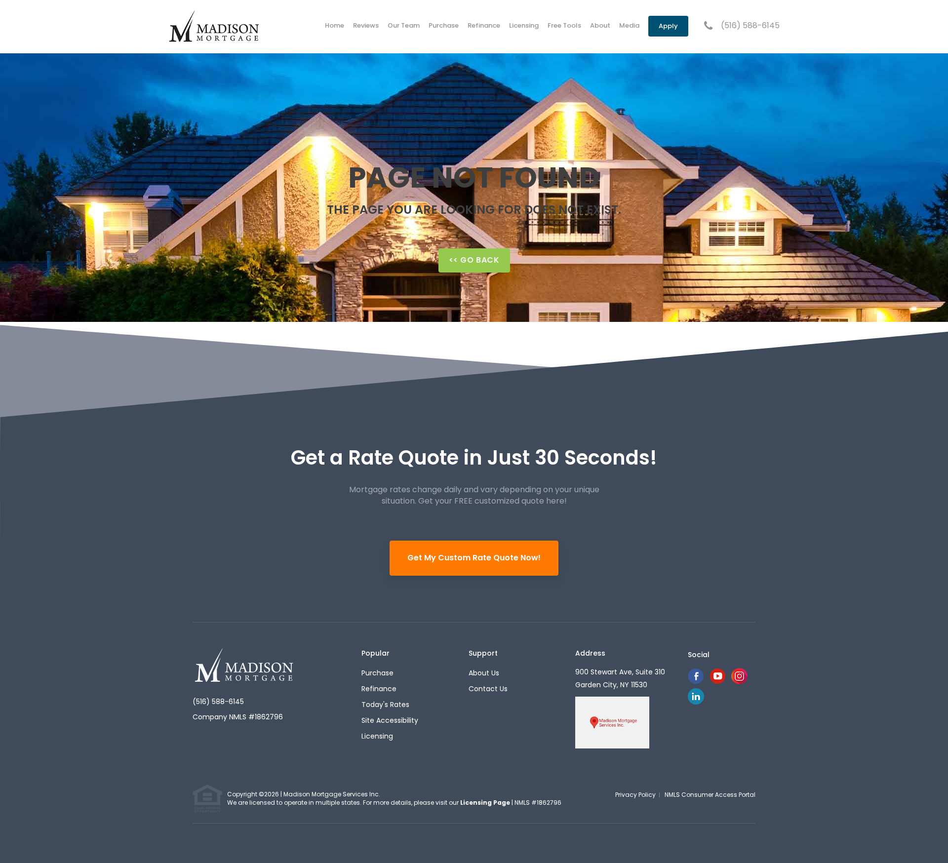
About (600, 25)
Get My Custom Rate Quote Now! (474, 557)
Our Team (404, 25)
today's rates (385, 704)
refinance (378, 689)
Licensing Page (485, 802)
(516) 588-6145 (750, 25)
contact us (488, 689)
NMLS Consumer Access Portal (710, 794)
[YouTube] (717, 681)
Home (334, 25)
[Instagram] (739, 681)
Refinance (484, 25)
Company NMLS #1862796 (238, 717)
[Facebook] (696, 681)
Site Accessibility (389, 720)
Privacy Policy (635, 794)
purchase (377, 673)
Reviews (366, 25)
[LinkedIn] (696, 701)
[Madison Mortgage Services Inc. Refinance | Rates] (245, 664)
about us (484, 673)
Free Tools (564, 25)
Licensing (524, 25)
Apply (668, 26)
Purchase (444, 25)
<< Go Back (474, 260)
